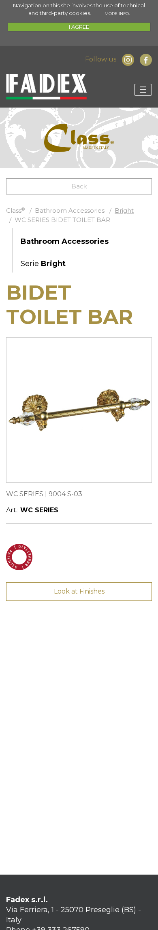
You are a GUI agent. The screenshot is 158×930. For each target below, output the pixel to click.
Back (79, 186)
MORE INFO (117, 13)
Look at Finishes (79, 591)
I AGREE (79, 26)
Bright (124, 210)
